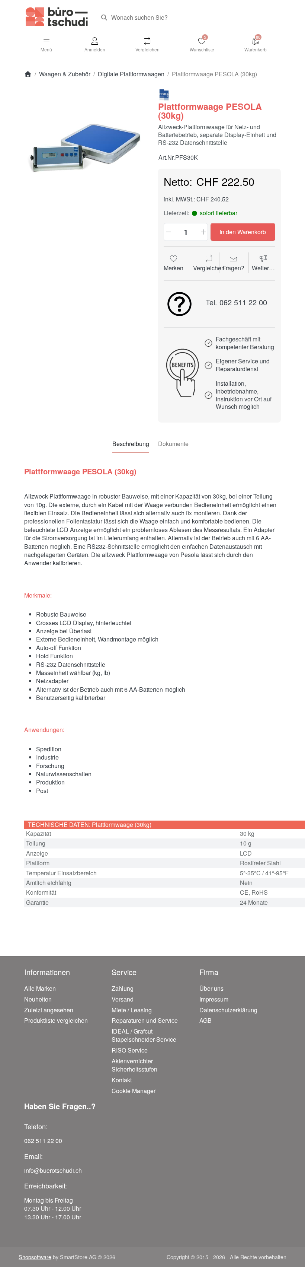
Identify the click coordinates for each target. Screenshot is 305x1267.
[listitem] (85, 150)
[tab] (130, 443)
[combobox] (188, 17)
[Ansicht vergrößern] (85, 150)
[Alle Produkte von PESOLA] (164, 94)
